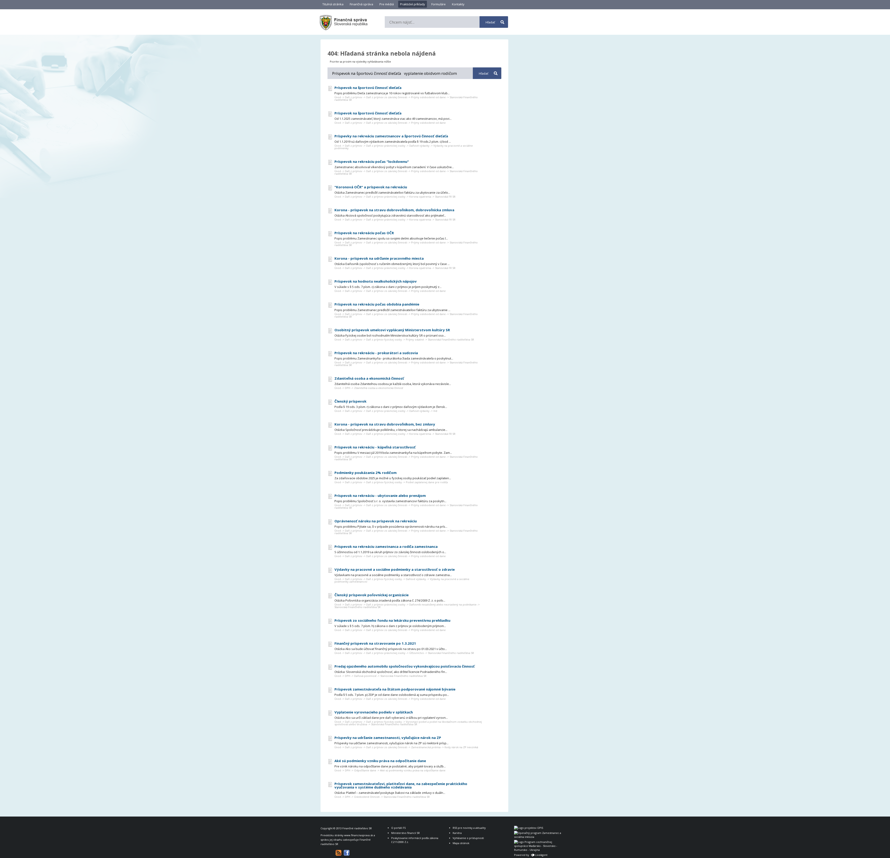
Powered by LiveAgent (530, 855)
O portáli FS (398, 828)
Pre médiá (386, 4)
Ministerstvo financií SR (405, 833)
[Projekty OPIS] (528, 828)
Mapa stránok (461, 843)
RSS (338, 853)
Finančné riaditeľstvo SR (357, 828)
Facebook (347, 853)
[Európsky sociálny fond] (538, 837)
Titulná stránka (332, 4)
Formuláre (438, 4)
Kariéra (457, 833)
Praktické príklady (412, 4)
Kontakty (458, 4)
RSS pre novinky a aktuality (469, 828)
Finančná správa (361, 4)
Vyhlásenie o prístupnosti (468, 838)
